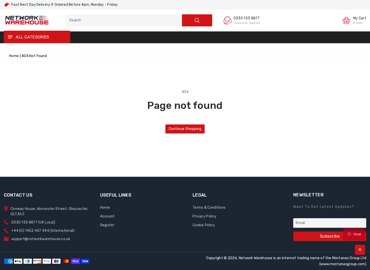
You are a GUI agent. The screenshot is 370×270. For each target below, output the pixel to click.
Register (107, 225)
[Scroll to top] (360, 250)
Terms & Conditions (209, 207)
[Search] (197, 20)
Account (107, 216)
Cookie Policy (204, 225)
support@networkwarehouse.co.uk (40, 239)
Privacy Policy (204, 216)
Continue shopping (185, 129)
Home (14, 56)
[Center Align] (10, 37)
